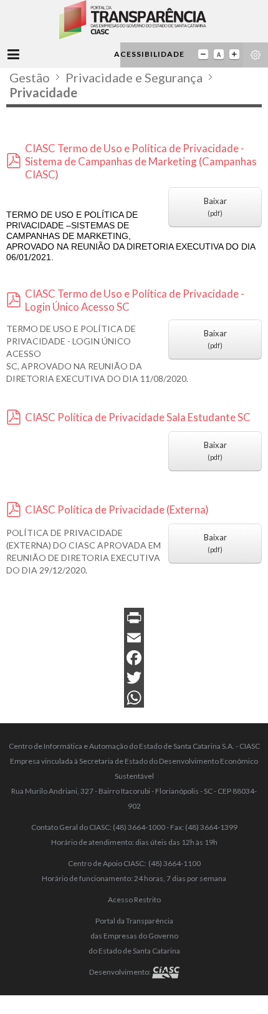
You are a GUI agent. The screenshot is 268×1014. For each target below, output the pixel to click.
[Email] (134, 638)
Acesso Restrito (134, 899)
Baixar (215, 206)
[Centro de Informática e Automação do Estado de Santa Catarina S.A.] (165, 972)
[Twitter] (134, 678)
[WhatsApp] (134, 698)
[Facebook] (134, 658)
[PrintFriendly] (134, 618)
